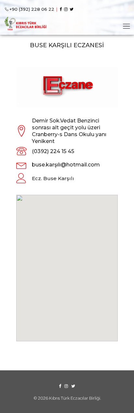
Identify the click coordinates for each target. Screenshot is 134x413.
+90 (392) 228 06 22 (31, 9)
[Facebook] (62, 9)
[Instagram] (67, 9)
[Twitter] (72, 9)
